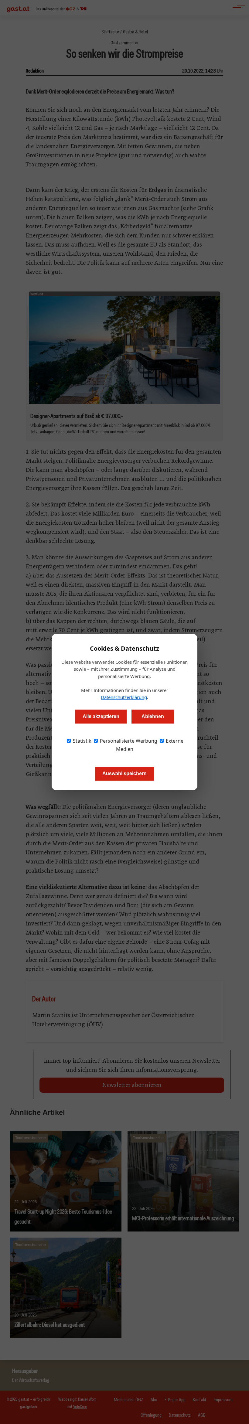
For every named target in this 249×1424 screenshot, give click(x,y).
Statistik (81, 741)
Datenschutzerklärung (124, 697)
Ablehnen (153, 716)
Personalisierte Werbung (128, 741)
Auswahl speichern (124, 773)
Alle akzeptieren (101, 716)
